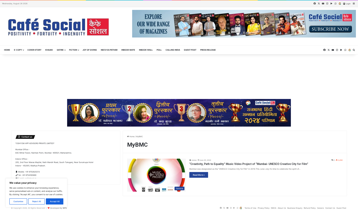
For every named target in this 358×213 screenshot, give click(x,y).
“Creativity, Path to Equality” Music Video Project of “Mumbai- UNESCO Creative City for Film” (248, 164)
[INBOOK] (340, 4)
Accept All (54, 201)
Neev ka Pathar (109, 50)
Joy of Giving (90, 50)
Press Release (208, 50)
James (194, 160)
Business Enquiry (294, 208)
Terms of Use (250, 208)
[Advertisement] (179, 76)
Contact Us (330, 208)
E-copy (18, 50)
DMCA (273, 208)
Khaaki (49, 50)
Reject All (36, 201)
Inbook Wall (146, 50)
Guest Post (190, 50)
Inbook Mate (128, 50)
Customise (18, 201)
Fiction (73, 50)
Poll (159, 50)
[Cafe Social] (59, 26)
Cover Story (34, 50)
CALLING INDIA (173, 50)
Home (7, 50)
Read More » (199, 175)
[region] (36, 192)
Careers (320, 208)
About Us (282, 208)
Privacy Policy (263, 208)
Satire (60, 50)
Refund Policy (310, 208)
